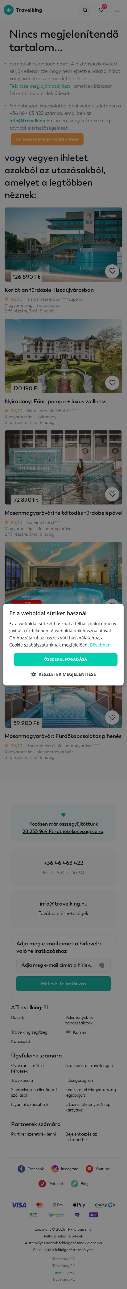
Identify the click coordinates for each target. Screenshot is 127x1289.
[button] (63, 674)
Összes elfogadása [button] (65, 659)
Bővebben (100, 645)
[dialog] (63, 644)
